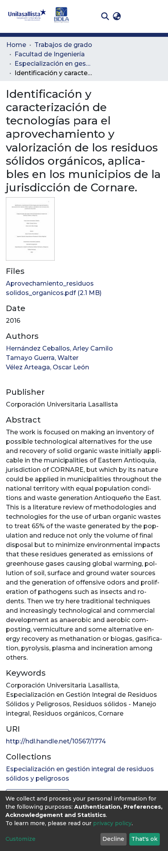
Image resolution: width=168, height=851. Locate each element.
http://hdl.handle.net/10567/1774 (56, 741)
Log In (135, 16)
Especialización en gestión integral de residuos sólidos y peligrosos (53, 63)
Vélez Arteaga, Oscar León (47, 367)
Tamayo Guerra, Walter (42, 358)
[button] (117, 16)
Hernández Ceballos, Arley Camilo (59, 348)
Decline (113, 838)
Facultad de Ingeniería (49, 54)
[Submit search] (105, 16)
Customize (20, 838)
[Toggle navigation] (156, 16)
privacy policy (112, 823)
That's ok (144, 838)
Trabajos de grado (63, 45)
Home (16, 45)
